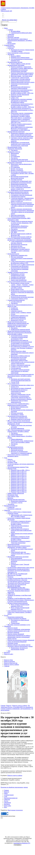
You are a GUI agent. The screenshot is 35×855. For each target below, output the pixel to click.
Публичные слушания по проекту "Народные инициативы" (20, 541)
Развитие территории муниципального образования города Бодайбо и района (22, 73)
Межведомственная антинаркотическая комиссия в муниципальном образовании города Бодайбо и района (19, 332)
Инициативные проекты (18, 216)
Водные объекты (16, 408)
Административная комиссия (16, 300)
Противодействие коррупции (16, 131)
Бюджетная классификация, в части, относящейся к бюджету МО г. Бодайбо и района (22, 173)
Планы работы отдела (17, 289)
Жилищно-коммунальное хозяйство (21, 236)
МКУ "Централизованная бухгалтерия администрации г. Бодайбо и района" (18, 430)
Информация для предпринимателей (21, 190)
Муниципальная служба (14, 147)
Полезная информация (17, 428)
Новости (9, 459)
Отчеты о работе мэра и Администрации (19, 512)
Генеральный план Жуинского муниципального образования (19, 266)
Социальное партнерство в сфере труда (22, 385)
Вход (5, 807)
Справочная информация (18, 317)
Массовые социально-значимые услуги (18, 624)
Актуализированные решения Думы (18, 467)
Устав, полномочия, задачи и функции (18, 53)
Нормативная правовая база (19, 184)
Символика (10, 34)
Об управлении (15, 156)
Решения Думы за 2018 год (19, 479)
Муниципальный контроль (15, 447)
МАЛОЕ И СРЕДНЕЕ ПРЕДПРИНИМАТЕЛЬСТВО (16, 586)
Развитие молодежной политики (20, 80)
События (6, 666)
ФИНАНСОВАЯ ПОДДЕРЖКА (20, 589)
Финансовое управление (14, 162)
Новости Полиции (9, 661)
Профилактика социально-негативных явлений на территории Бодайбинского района (22, 292)
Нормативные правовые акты (19, 315)
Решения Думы (11, 468)
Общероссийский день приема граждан (18, 645)
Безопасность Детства (17, 320)
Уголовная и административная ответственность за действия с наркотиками (20, 371)
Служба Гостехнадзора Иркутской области (19, 578)
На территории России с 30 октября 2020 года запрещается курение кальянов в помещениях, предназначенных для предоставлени (17, 708)
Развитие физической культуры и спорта (22, 82)
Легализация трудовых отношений (21, 388)
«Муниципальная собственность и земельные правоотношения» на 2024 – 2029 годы (22, 110)
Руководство (11, 46)
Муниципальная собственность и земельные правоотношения (20, 87)
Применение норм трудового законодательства (19, 401)
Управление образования (14, 148)
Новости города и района (11, 664)
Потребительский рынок (18, 278)
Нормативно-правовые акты (19, 255)
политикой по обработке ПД (22, 843)
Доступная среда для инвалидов (16, 584)
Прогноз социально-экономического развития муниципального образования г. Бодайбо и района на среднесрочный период (22, 211)
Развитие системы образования (20, 94)
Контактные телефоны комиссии (20, 355)
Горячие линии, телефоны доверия (21, 312)
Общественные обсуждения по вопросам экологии (20, 526)
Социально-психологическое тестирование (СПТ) (19, 337)
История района (15, 31)
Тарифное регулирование (18, 277)
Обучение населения (17, 413)
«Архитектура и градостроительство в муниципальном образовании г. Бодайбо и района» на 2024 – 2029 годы (22, 105)
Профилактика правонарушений (20, 329)
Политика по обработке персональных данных (14, 787)
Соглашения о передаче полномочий (21, 195)
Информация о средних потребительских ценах (18, 274)
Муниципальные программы (15, 65)
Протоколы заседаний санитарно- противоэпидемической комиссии (21, 379)
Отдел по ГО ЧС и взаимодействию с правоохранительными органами (18, 404)
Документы (10, 54)
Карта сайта (7, 805)
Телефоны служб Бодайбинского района (19, 598)
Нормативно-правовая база (19, 501)
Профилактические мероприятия (20, 345)
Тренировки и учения (17, 414)
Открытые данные (12, 513)
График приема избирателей (15, 493)
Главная (3, 705)
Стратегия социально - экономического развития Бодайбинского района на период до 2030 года (22, 199)
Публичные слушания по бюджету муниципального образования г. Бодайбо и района (21, 522)
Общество (7, 510)
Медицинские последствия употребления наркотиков (19, 358)
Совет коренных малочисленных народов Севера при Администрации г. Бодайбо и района (19, 612)
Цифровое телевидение (17, 230)
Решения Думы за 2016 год (19, 476)
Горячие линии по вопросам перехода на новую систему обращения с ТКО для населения (22, 223)
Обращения (7, 626)
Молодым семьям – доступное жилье (21, 76)
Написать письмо (12, 627)
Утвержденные (15, 623)
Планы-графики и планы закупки (20, 63)
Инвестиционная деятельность (20, 193)
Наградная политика (13, 544)
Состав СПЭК (15, 382)
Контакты (10, 498)
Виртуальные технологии (15, 810)
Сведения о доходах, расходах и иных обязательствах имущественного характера (22, 139)
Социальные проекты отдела (19, 298)
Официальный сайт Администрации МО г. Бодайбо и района (21, 515)
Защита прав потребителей (19, 280)
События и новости (16, 311)
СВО (8, 651)
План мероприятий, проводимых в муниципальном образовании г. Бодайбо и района (19, 40)
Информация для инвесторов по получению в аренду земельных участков (20, 250)
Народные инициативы (18, 215)
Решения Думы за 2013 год (19, 471)
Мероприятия (15, 153)
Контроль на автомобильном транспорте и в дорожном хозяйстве (21, 452)
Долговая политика (16, 179)
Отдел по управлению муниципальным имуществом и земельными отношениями (19, 239)
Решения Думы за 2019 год (19, 481)
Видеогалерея (11, 43)
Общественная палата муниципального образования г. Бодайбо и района (18, 546)
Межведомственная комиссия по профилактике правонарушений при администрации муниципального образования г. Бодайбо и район (18, 324)
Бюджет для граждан (17, 168)
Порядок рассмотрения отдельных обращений (20, 640)
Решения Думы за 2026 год (19, 491)
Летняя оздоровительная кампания (17, 603)
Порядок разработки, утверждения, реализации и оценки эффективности (22, 67)
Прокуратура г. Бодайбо (14, 575)
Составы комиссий (16, 301)
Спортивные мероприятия (18, 295)
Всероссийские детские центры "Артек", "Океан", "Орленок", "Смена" (22, 283)
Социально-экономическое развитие (18, 192)
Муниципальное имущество (19, 244)
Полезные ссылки (12, 643)
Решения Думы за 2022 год (19, 485)
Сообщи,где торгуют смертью (19, 366)
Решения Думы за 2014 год (19, 473)
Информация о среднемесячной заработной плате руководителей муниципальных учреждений (20, 144)
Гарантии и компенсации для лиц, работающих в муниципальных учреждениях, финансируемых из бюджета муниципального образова (21, 397)
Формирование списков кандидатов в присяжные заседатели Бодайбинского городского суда (18, 570)
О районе (10, 29)
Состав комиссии (16, 368)
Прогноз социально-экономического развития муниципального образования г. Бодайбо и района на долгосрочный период (22, 205)
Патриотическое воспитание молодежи (22, 297)
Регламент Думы (12, 462)
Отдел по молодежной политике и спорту (19, 281)
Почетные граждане (13, 37)
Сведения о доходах (16, 502)
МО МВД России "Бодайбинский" (17, 573)
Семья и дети (15, 97)
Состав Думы (11, 461)
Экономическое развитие (18, 196)
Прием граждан (12, 638)
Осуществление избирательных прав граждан (20, 567)
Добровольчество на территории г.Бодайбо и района (20, 286)
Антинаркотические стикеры (19, 335)
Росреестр (10, 576)
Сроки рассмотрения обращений (16, 641)
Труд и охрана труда (13, 383)
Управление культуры (13, 151)
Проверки (14, 155)
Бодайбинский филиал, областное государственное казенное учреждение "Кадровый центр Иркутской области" (18, 581)
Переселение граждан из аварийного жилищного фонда (18, 455)
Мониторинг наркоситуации (19, 360)
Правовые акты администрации (20, 57)
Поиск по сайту (8, 654)
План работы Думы (13, 496)
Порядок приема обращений (15, 634)
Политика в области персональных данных (20, 646)
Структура (10, 48)
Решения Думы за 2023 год (19, 487)
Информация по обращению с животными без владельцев (19, 226)
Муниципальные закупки (14, 62)
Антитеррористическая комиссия (17, 416)
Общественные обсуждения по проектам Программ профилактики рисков (21, 530)
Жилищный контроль (17, 448)
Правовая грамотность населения (20, 419)
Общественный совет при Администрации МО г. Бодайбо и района (20, 553)
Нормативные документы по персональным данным (19, 648)
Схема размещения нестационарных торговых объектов (21, 242)
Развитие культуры (16, 96)
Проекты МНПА (16, 56)
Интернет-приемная (13, 632)
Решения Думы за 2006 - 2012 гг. (20, 470)
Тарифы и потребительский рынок (17, 272)
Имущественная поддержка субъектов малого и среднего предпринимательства (20, 600)
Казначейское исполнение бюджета (21, 182)
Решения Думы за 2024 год (19, 488)
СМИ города (11, 593)
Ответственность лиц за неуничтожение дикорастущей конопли (22, 362)
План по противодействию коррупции (22, 136)
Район (6, 28)
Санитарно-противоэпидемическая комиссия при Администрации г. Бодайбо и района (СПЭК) (20, 376)
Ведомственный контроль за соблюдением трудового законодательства (19, 391)
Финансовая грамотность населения (17, 556)
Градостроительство (13, 253)
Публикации (14, 309)
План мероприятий (16, 558)
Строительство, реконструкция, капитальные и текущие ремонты (20, 78)
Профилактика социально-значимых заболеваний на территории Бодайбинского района (21, 100)
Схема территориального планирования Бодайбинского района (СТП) (22, 262)
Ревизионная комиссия (10, 505)
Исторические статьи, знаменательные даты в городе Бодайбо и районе (22, 441)
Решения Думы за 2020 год (19, 482)
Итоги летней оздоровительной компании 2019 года (20, 608)
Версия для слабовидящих (9, 20)
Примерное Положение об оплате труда (22, 161)
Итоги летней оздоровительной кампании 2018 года (20, 605)
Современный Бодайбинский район (21, 32)
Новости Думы (8, 660)
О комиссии (14, 308)
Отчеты (13, 314)
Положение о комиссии (14, 508)
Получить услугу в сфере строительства (22, 264)
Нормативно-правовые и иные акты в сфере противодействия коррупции (22, 133)
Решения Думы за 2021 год (19, 484)
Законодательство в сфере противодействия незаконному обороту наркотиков (22, 352)
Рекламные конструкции (18, 247)
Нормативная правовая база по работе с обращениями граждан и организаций (18, 636)
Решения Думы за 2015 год (19, 474)
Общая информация (16, 434)
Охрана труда (15, 386)
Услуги (6, 615)
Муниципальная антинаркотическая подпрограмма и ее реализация (21, 342)
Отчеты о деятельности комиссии (20, 365)
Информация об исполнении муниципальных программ (19, 70)
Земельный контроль (17, 450)
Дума (5, 457)
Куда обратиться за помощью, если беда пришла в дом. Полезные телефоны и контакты (22, 348)
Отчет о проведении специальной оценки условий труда (21, 188)
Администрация (9, 45)
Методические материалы (18, 318)
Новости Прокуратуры (10, 663)
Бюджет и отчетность (17, 170)
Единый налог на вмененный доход (21, 181)
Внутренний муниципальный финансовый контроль (19, 177)
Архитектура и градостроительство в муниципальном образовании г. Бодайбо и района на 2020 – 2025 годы (22, 91)
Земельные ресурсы (16, 246)
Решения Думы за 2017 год (19, 478)
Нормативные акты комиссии (19, 340)
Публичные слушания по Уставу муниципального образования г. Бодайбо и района (20, 538)
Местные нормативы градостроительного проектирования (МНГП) (21, 258)
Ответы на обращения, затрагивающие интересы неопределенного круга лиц (18, 630)
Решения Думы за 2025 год (19, 490)
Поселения (10, 36)
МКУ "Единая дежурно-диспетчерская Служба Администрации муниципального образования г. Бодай (19, 422)
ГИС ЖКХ (14, 232)
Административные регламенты (16, 618)
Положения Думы (12, 495)
